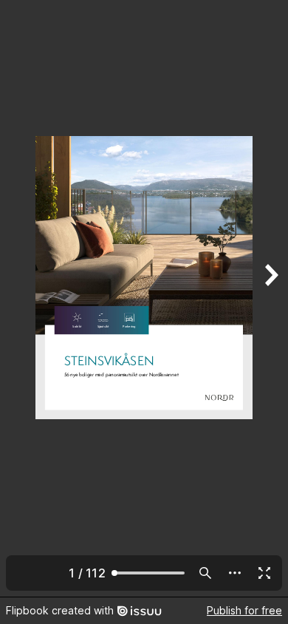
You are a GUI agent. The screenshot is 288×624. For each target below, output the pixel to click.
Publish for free (244, 610)
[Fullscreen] (264, 573)
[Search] (205, 573)
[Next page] (270, 298)
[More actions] (235, 573)
